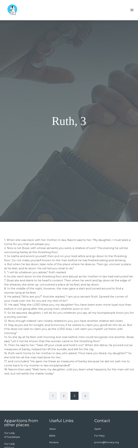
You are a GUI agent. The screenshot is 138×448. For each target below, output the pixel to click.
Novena (53, 442)
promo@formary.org (106, 442)
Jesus (52, 428)
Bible (52, 435)
